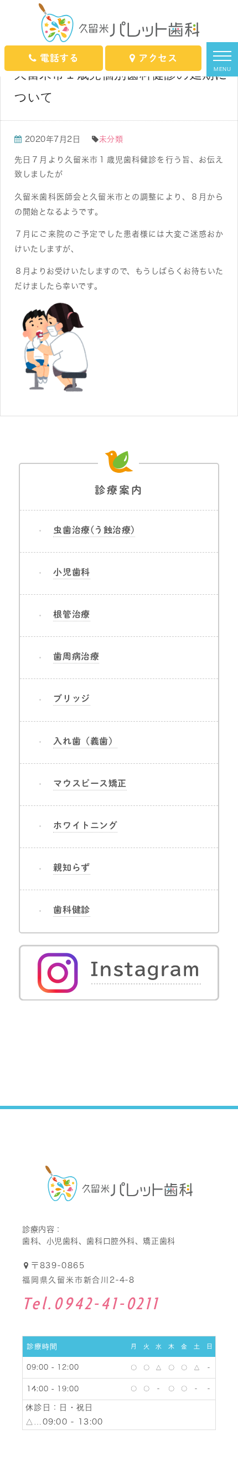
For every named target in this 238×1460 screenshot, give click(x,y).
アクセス (157, 58)
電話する (59, 58)
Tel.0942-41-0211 (90, 1304)
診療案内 (119, 489)
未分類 (111, 139)
